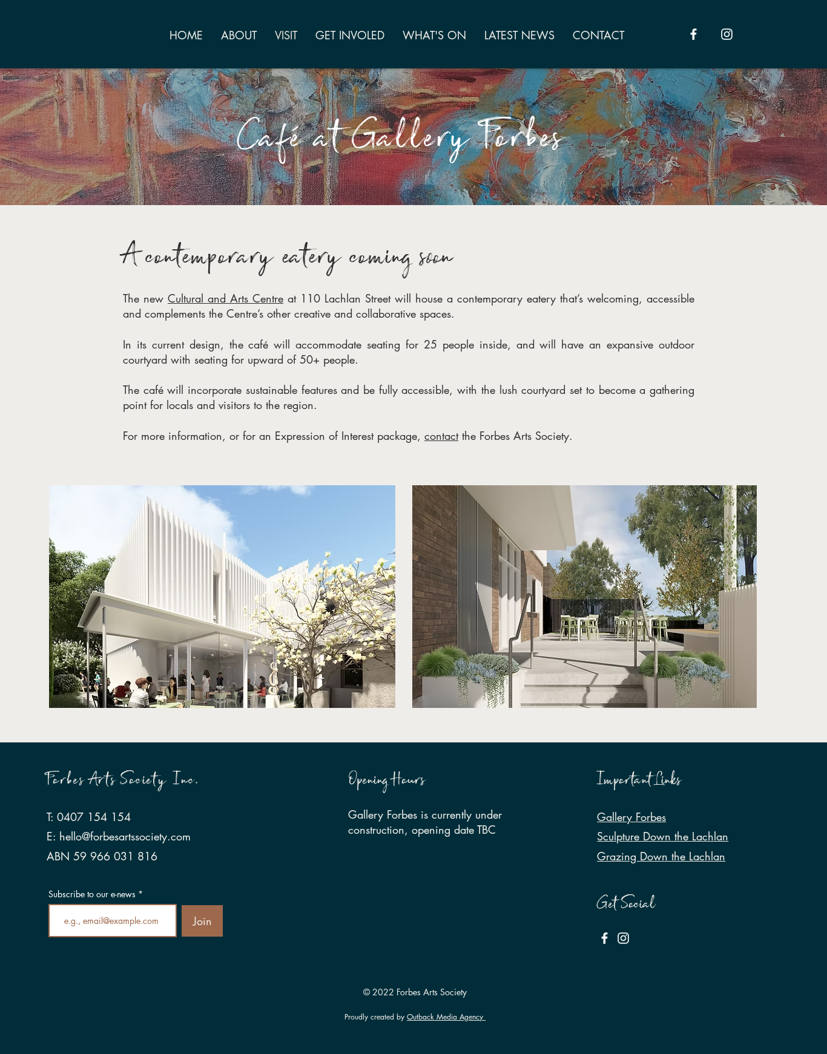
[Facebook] (693, 34)
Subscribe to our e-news (92, 894)
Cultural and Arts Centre (225, 298)
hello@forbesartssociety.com (125, 836)
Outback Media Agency (446, 1017)
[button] (222, 596)
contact (441, 435)
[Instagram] (726, 34)
